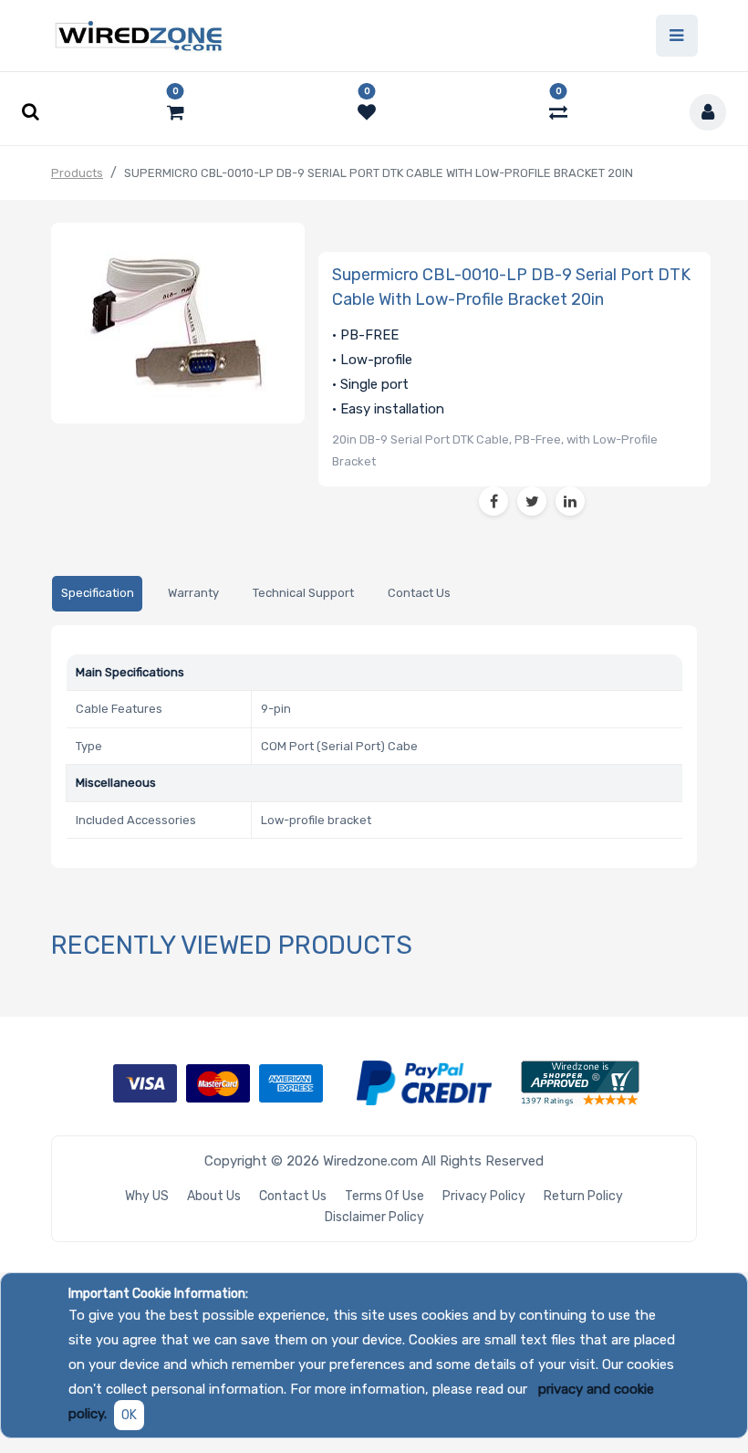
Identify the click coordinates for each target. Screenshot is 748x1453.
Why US (147, 1196)
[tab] (97, 594)
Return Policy (583, 1196)
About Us (214, 1196)
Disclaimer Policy (374, 1217)
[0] (175, 112)
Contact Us (293, 1196)
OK (129, 1415)
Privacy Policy (483, 1196)
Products (77, 173)
